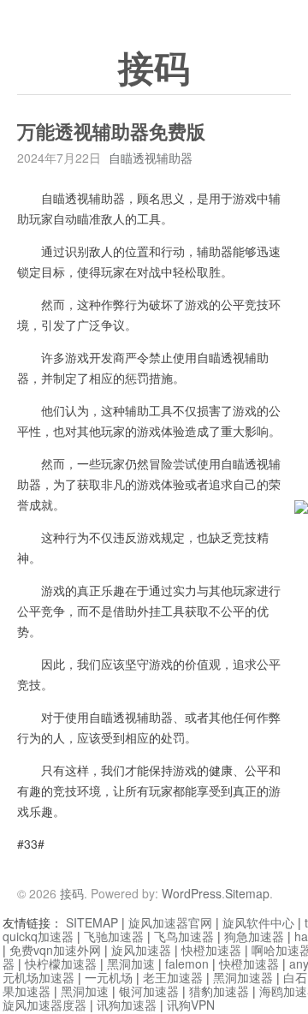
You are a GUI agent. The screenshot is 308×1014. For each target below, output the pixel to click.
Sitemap (247, 893)
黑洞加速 (131, 963)
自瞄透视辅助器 (150, 157)
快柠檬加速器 (61, 963)
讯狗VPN (191, 1004)
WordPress (192, 893)
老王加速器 (173, 977)
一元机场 (109, 977)
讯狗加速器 (127, 1004)
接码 (154, 69)
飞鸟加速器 (184, 936)
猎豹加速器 (219, 990)
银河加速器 (149, 990)
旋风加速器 (141, 949)
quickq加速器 (38, 936)
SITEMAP (92, 922)
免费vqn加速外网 (55, 949)
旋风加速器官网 (170, 922)
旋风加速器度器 (44, 1004)
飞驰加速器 (114, 936)
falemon (187, 963)
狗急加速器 (254, 936)
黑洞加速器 (243, 977)
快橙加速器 (211, 949)
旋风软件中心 (258, 922)
